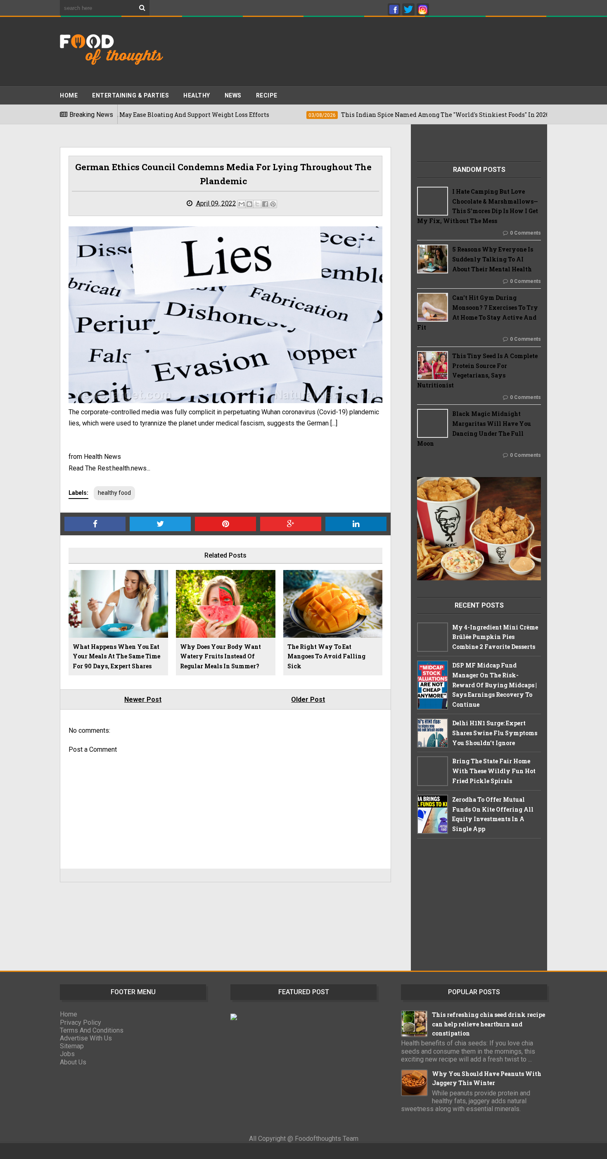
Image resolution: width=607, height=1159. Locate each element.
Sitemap (72, 1046)
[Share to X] (257, 204)
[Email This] (241, 204)
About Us (73, 1062)
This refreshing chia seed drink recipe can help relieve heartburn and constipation (488, 1024)
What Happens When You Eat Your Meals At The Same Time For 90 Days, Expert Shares (116, 656)
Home (69, 95)
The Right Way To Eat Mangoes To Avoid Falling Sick (326, 656)
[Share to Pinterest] (273, 204)
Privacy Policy (80, 1022)
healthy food (114, 492)
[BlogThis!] (249, 204)
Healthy (196, 95)
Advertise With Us (86, 1038)
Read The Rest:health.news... (109, 468)
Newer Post (142, 699)
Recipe (266, 95)
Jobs (67, 1054)
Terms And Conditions (91, 1030)
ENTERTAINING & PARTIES (130, 95)
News (233, 95)
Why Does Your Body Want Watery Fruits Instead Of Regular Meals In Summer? (220, 656)
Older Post (308, 699)
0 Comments (525, 233)
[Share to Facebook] (265, 204)
